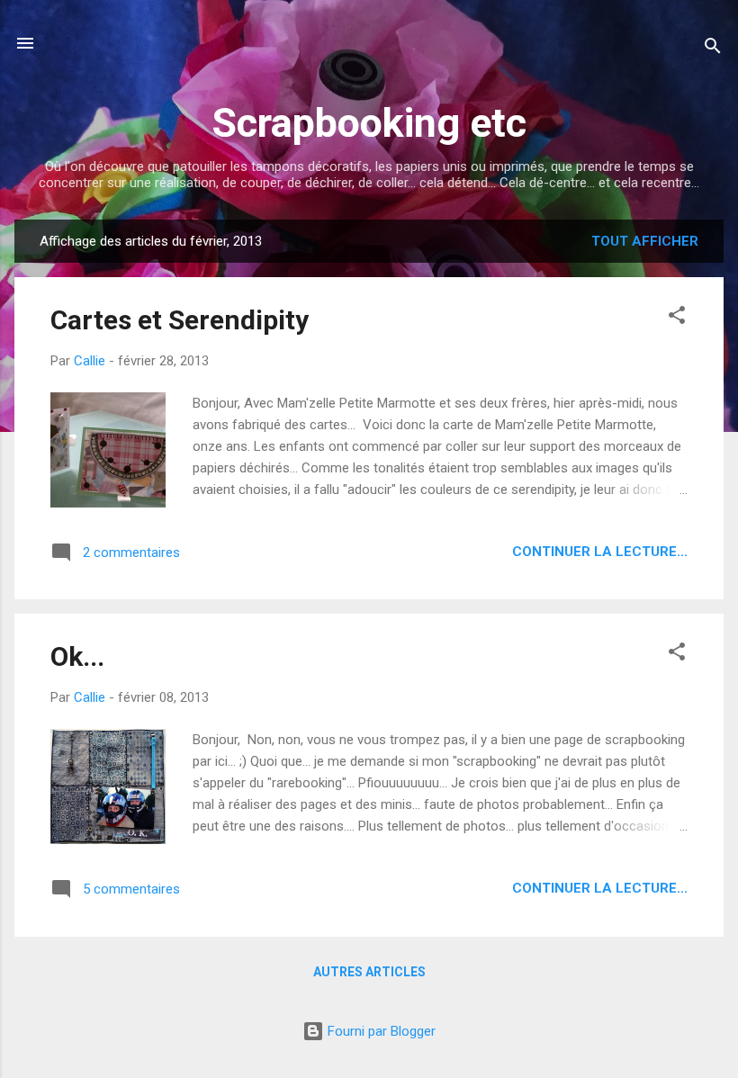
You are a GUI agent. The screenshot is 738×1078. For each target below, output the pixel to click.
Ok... (77, 656)
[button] (677, 318)
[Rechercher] (713, 49)
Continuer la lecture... (600, 551)
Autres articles (369, 972)
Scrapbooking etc (369, 123)
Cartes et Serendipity (179, 320)
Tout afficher (644, 241)
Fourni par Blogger (380, 1031)
